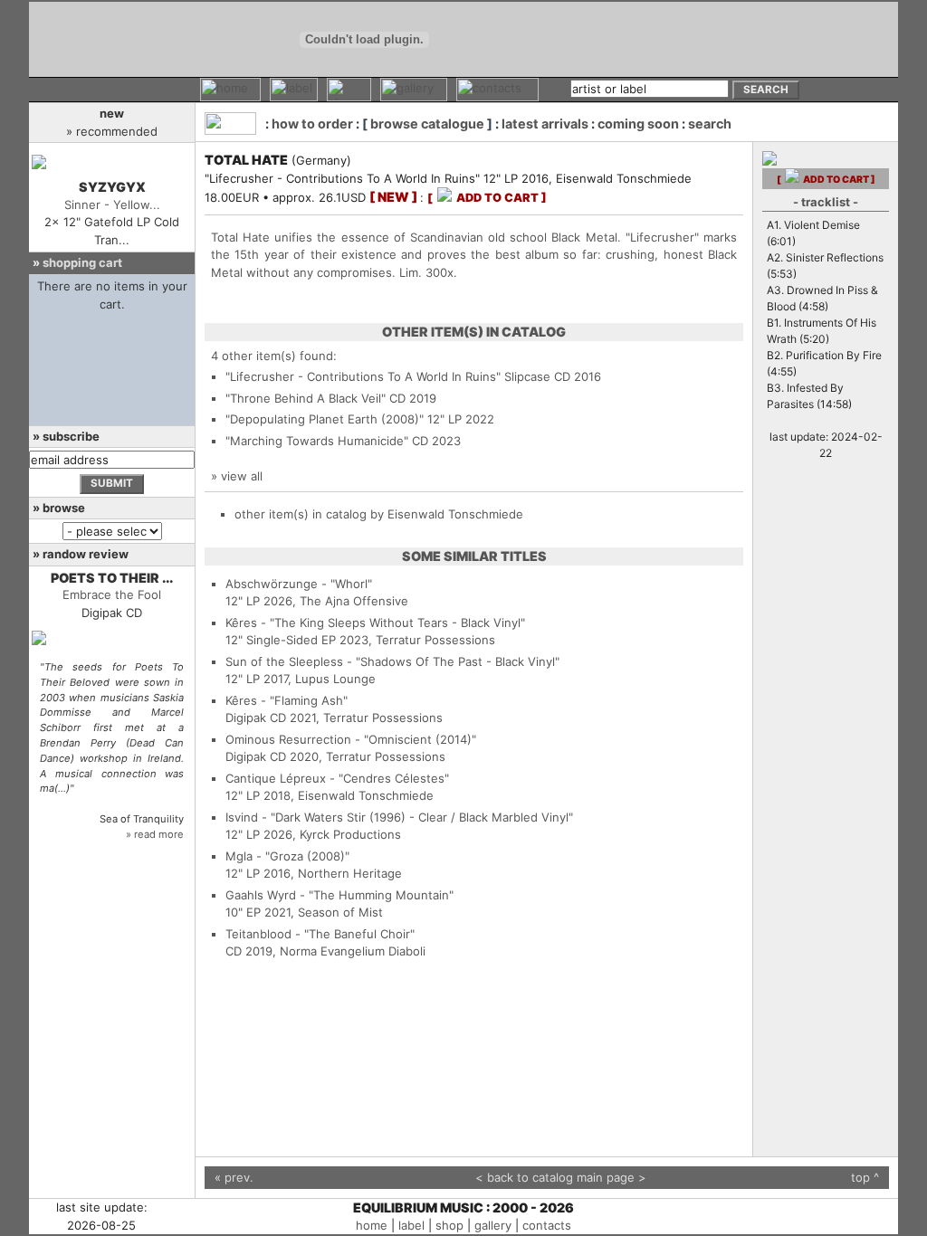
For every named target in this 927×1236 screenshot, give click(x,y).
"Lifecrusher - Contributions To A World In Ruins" (363, 376)
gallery (492, 1225)
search (709, 123)
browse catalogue (427, 123)
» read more (155, 834)
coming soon (638, 123)
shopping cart (82, 262)
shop (449, 1225)
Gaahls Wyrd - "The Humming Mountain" (339, 895)
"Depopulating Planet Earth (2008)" (324, 419)
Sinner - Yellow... (112, 204)
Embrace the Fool (111, 594)
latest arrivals (545, 123)
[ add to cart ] (487, 197)
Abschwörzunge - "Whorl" (298, 583)
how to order (312, 123)
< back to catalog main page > (560, 1177)
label (411, 1225)
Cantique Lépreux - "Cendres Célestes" (337, 778)
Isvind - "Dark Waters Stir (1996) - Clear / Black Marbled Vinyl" (399, 817)
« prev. (234, 1177)
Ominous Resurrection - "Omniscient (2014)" (350, 739)
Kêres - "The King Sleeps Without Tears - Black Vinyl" (375, 622)
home (371, 1225)
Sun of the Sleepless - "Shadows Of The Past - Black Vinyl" (392, 661)
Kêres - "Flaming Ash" (286, 700)
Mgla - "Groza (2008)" (287, 856)
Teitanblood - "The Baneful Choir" (320, 934)
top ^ (865, 1177)
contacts (546, 1225)
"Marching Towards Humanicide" (316, 440)
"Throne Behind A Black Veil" (305, 398)
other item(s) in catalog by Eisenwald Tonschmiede (378, 514)
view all (242, 476)
